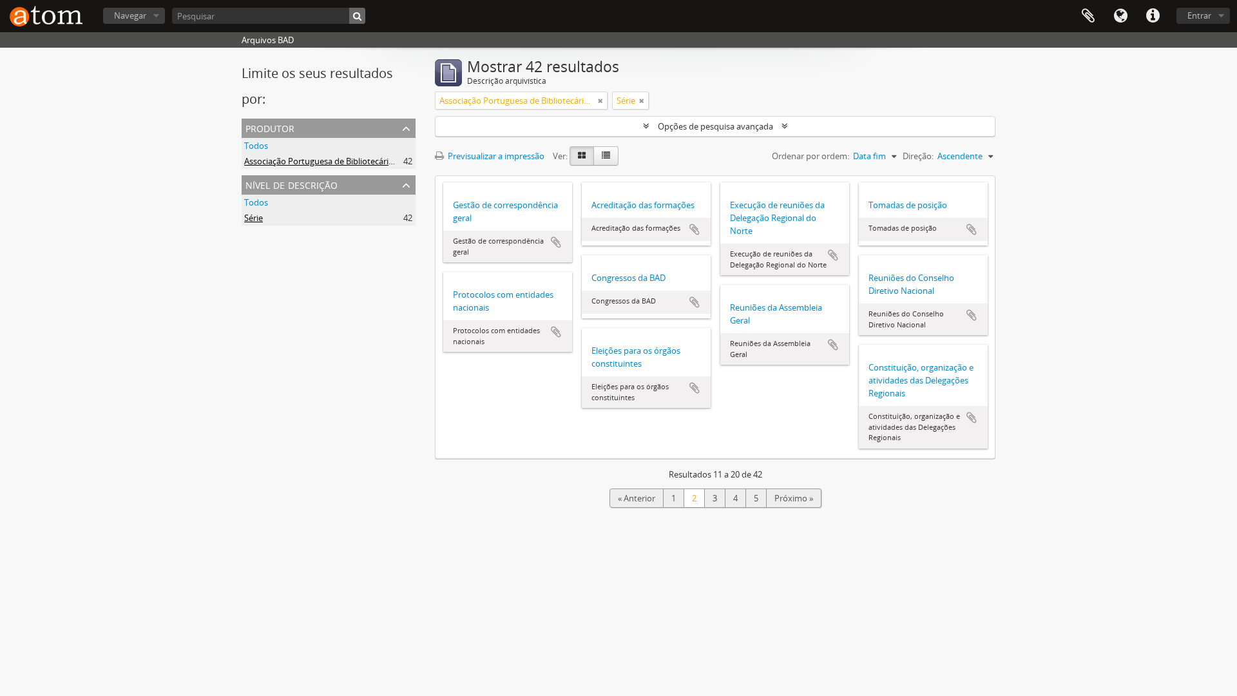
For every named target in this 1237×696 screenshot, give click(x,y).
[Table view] (605, 156)
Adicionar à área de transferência (556, 242)
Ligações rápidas (1152, 16)
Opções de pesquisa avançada (715, 126)
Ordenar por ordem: (810, 156)
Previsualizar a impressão (495, 156)
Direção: (918, 156)
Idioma (1120, 16)
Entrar (1199, 15)
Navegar (130, 15)
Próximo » (793, 498)
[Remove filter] (600, 100)
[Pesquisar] (357, 16)
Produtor (269, 127)
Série (253, 218)
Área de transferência (1088, 16)
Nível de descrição (291, 184)
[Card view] (582, 156)
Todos (256, 145)
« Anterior (636, 498)
